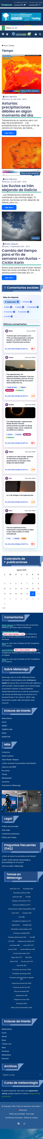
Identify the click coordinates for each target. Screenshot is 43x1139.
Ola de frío (21, 965)
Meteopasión (7, 778)
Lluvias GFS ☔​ (35, 5)
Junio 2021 (28, 945)
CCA (22, 917)
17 (4, 594)
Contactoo (6, 752)
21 (27, 594)
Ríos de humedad (21, 991)
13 (21, 589)
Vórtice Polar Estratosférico (21, 1007)
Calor (15, 913)
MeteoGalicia (7, 718)
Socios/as (5, 782)
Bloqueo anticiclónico (21, 901)
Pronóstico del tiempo (21, 973)
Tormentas (21, 1003)
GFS (11, 941)
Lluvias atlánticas (27, 949)
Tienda (4, 774)
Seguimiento (21, 995)
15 (33, 589)
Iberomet (5, 1059)
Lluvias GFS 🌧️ (20, 5)
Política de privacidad (10, 826)
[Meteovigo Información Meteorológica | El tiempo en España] (21, 34)
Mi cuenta (5, 771)
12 (16, 589)
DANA (16, 925)
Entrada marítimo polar (17, 937)
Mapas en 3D (11, 28)
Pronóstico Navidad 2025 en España (21, 978)
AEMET (4, 726)
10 (4, 589)
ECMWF (27, 925)
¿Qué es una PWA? (9, 767)
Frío (32, 937)
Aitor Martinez (11, 97)
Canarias (26, 913)
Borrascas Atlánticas (21, 905)
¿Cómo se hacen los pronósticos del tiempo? (19, 763)
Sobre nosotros (7, 756)
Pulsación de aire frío (21, 987)
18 (10, 594)
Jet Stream (14, 945)
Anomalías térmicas (21, 893)
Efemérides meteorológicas (21, 929)
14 (27, 589)
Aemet (4, 1036)
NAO (28, 957)
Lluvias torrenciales (21, 953)
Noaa (4, 1040)
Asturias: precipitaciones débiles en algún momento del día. (18, 109)
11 (10, 589)
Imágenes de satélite (26, 941)
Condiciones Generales (10, 834)
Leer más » (9, 133)
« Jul (3, 608)
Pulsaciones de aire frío (21, 983)
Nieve (14, 961)
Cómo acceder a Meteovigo (12, 866)
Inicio (5, 45)
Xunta (4, 722)
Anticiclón (17, 897)
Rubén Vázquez (11, 244)
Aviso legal (6, 830)
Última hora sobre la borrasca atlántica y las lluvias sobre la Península (19, 636)
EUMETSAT (6, 737)
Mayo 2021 (16, 957)
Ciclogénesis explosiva (21, 921)
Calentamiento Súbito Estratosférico (21, 909)
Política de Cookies (9, 837)
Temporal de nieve (21, 999)
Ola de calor (27, 961)
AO (27, 897)
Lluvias (12, 949)
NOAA (4, 733)
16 (38, 589)
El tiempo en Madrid (21, 933)
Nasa (4, 1047)
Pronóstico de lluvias (21, 969)
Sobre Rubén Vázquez (10, 760)
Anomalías (28, 889)
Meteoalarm (6, 1055)
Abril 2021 (15, 889)
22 (33, 594)
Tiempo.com (6, 1044)
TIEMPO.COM (7, 729)
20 (21, 594)
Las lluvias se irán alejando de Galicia (19, 187)
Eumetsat (5, 1051)
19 (16, 594)
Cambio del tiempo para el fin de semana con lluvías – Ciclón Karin (21, 256)
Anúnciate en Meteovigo (11, 785)
